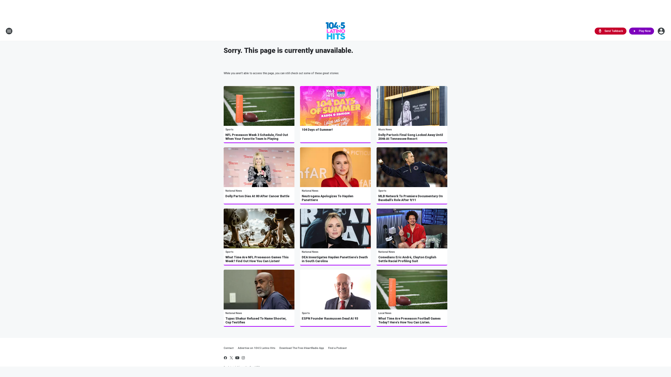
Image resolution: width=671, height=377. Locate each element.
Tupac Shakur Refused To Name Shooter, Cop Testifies (255, 320)
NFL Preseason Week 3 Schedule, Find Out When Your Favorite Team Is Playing (256, 137)
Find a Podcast (337, 348)
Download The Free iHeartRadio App (301, 348)
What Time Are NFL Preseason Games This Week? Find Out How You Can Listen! (257, 259)
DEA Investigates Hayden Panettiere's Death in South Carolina (335, 259)
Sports (229, 129)
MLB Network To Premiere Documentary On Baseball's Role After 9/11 (410, 198)
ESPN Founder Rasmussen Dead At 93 (330, 318)
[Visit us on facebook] (225, 358)
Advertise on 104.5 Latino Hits (256, 348)
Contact (229, 348)
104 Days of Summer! (317, 129)
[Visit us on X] (231, 358)
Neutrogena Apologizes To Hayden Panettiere (327, 198)
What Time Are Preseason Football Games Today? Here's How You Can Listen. (409, 320)
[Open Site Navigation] (9, 31)
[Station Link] (335, 31)
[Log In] (661, 31)
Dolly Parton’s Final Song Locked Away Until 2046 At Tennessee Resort (410, 137)
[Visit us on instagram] (243, 358)
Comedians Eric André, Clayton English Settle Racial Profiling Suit (407, 259)
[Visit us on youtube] (237, 358)
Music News (385, 129)
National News (233, 190)
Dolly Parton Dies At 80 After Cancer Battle (257, 196)
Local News (384, 313)
